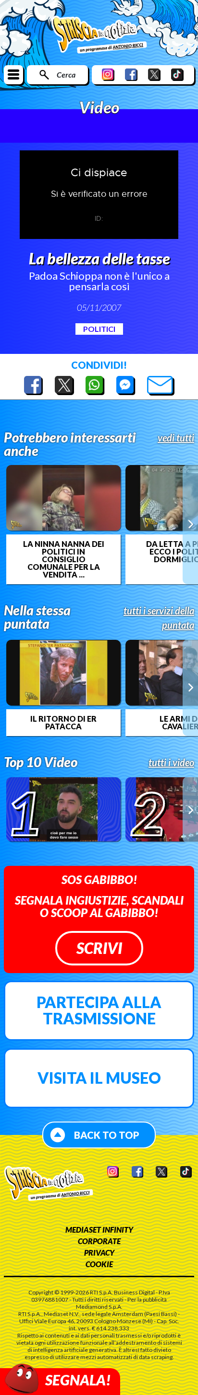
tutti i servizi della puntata (159, 618)
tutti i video (171, 762)
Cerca (66, 74)
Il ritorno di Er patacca (63, 722)
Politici (99, 328)
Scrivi (99, 948)
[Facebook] (131, 74)
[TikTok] (177, 74)
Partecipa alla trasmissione (99, 1010)
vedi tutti (176, 437)
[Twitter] (154, 74)
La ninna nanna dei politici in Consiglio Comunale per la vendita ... (63, 559)
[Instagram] (108, 74)
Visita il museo (99, 1077)
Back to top (106, 1135)
